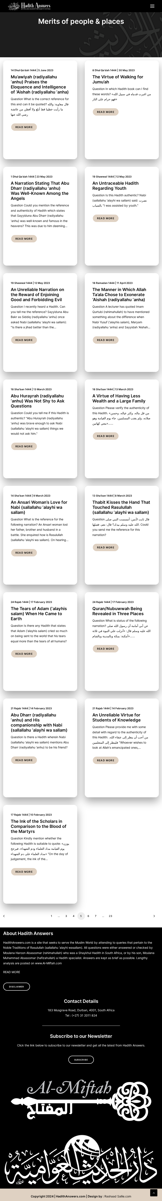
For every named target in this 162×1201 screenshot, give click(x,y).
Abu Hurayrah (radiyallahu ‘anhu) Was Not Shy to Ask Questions (37, 401)
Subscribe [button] (81, 1059)
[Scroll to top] (153, 1192)
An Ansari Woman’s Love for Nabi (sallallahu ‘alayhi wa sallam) (39, 507)
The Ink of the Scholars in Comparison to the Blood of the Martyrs (38, 826)
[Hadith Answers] (29, 6)
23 (110, 916)
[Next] (153, 917)
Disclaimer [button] (16, 986)
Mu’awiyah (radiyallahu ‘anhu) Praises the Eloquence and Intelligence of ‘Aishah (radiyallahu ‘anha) (40, 84)
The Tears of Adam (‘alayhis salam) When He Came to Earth (39, 613)
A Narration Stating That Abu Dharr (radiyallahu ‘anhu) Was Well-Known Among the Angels (40, 191)
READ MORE (11, 972)
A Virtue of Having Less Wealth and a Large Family (119, 398)
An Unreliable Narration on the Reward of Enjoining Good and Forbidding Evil (37, 294)
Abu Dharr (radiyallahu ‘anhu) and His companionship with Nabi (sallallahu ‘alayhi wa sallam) (39, 722)
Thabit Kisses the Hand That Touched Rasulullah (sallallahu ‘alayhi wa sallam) (121, 507)
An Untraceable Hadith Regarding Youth (115, 186)
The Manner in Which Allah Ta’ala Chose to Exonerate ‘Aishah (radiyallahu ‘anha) (119, 294)
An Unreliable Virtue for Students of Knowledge (116, 717)
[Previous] (9, 917)
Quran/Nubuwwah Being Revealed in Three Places (118, 611)
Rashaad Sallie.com (117, 1196)
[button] (152, 6)
